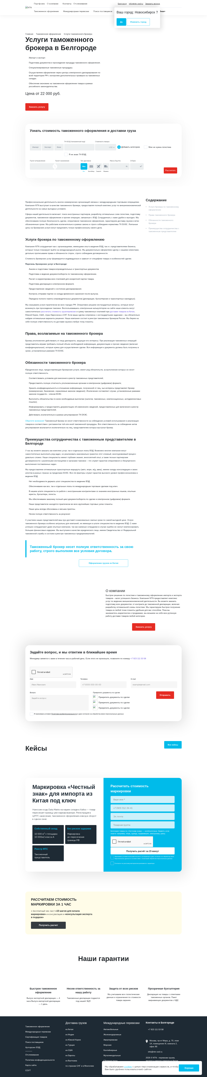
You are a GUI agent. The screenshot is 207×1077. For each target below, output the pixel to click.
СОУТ (28, 1070)
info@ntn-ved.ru (136, 4)
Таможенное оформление (37, 1026)
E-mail (133, 679)
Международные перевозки (38, 1032)
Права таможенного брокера (162, 215)
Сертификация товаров (36, 1037)
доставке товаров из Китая (122, 311)
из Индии (69, 1034)
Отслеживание (32, 1055)
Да (121, 22)
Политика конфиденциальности (40, 1060)
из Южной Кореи (73, 1040)
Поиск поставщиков (34, 1042)
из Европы (70, 1055)
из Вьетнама (71, 1060)
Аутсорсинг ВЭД (32, 1047)
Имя (31, 679)
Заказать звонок (152, 4)
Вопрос (33, 693)
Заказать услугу (37, 107)
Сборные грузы (111, 1060)
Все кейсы (173, 745)
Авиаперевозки (110, 1040)
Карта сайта (30, 1065)
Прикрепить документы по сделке (106, 693)
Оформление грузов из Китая (103, 563)
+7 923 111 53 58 (170, 4)
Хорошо (188, 1068)
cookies (128, 1066)
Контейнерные (110, 1050)
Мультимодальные (112, 1055)
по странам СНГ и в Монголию (79, 1066)
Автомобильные (111, 1029)
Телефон (84, 679)
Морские (108, 1045)
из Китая (69, 1029)
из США (69, 1050)
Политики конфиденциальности (64, 714)
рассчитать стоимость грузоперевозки (58, 311)
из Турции (70, 1045)
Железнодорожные (112, 1034)
